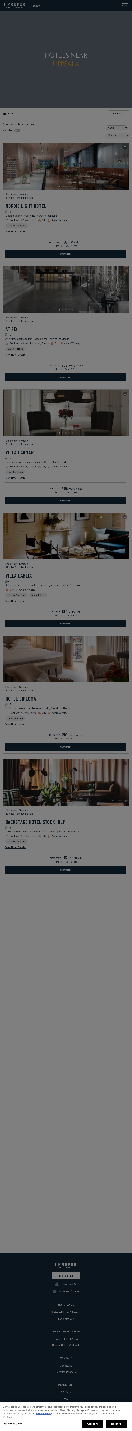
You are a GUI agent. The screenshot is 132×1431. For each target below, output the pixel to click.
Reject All (116, 1423)
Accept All (92, 1423)
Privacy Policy (44, 1413)
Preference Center (13, 1423)
